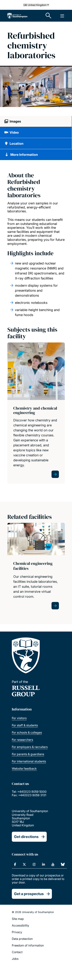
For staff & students (25, 725)
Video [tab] (14, 132)
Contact (17, 952)
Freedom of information (28, 945)
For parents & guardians (28, 754)
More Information (24, 155)
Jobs (15, 959)
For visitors (19, 718)
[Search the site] (48, 16)
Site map (18, 919)
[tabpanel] (36, 87)
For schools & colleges (27, 732)
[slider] (36, 91)
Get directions (26, 836)
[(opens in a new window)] (15, 864)
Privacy (17, 932)
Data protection (22, 939)
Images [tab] (15, 121)
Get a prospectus (29, 894)
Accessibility (20, 925)
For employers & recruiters (30, 747)
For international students (29, 761)
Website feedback (24, 768)
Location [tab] (16, 143)
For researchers (22, 740)
